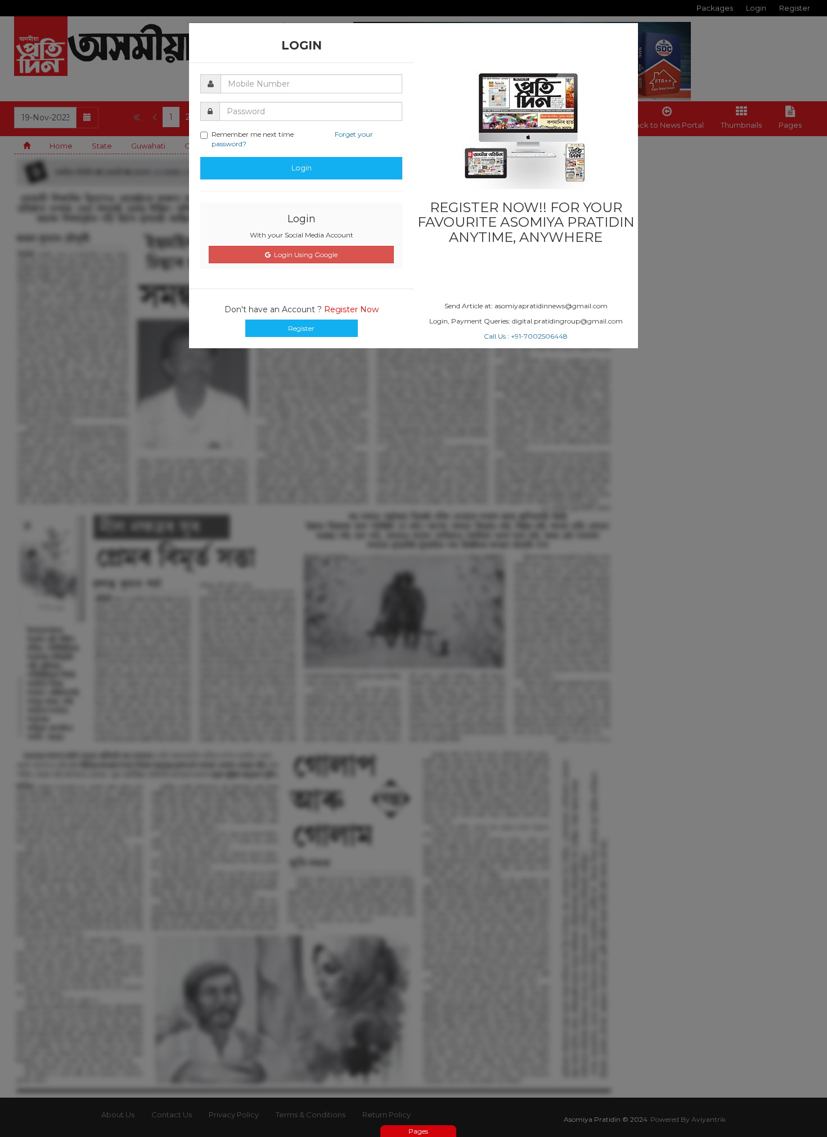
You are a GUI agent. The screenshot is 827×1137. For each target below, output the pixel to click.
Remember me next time (292, 139)
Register (301, 328)
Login (301, 167)
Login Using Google (304, 254)
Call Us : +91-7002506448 (526, 336)
